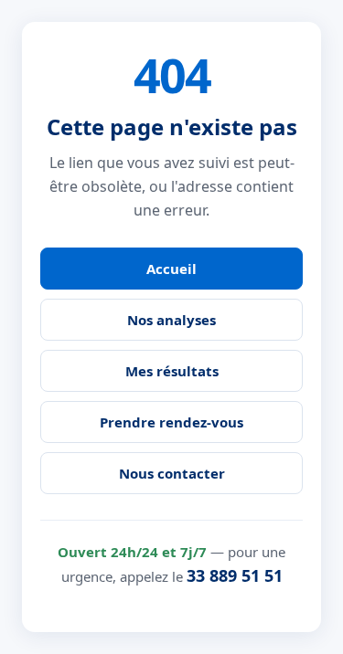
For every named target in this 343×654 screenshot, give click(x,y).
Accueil (171, 268)
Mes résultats (172, 371)
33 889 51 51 (235, 575)
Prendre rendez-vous (171, 422)
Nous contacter (172, 473)
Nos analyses (171, 320)
